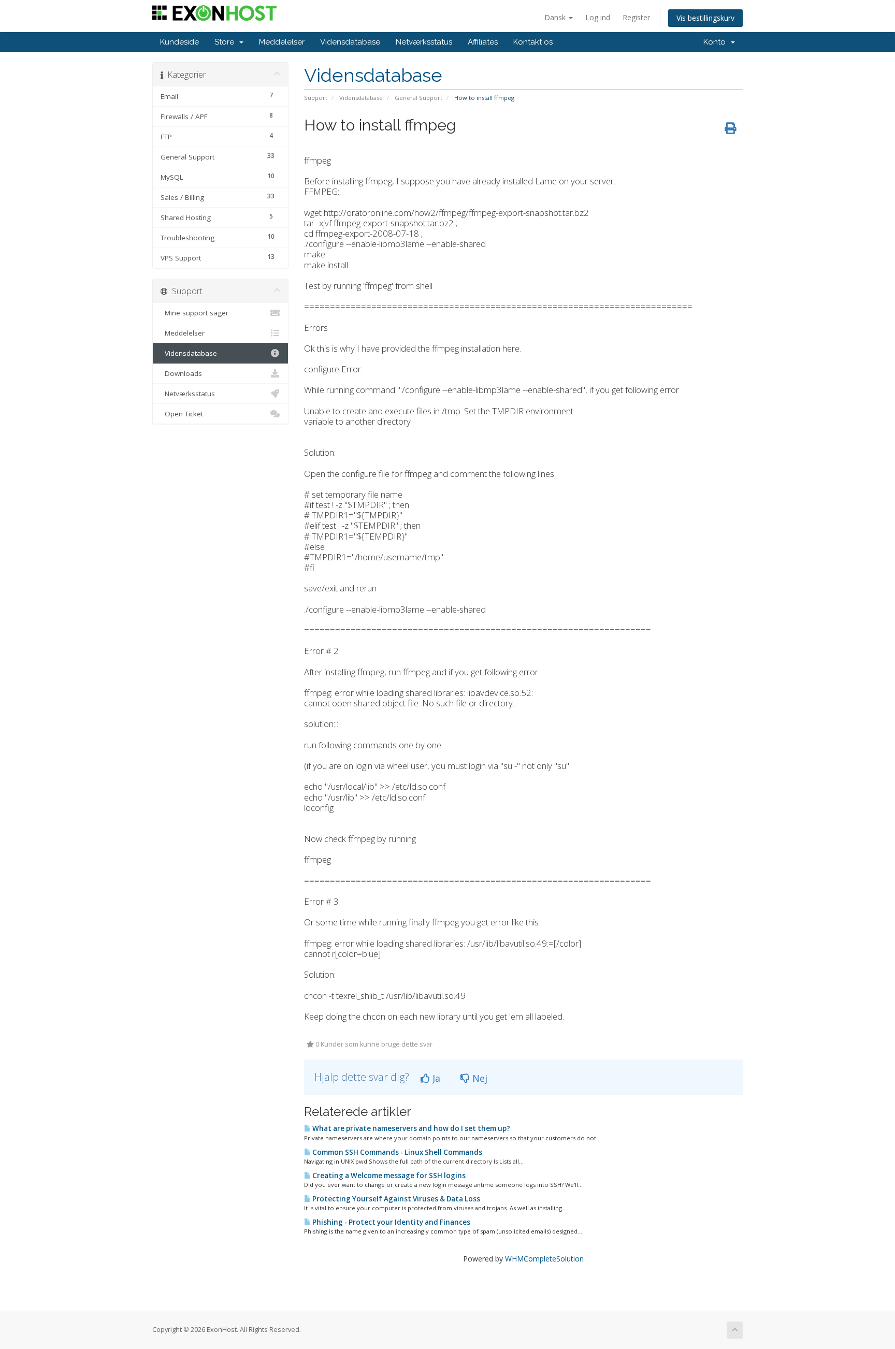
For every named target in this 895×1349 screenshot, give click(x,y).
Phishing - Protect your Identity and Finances (390, 1222)
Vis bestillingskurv (705, 18)
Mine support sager (194, 312)
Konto (716, 42)
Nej (478, 1078)
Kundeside (179, 42)
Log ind (597, 17)
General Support (418, 97)
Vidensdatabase (350, 42)
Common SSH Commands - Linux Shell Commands (396, 1152)
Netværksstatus (424, 42)
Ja (435, 1078)
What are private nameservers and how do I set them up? (410, 1128)
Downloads (181, 373)
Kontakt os (533, 42)
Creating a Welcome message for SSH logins (388, 1175)
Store (226, 42)
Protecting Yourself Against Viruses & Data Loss (395, 1198)
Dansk (556, 17)
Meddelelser (282, 42)
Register (636, 17)
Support (315, 97)
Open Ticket (182, 413)
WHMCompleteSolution (544, 1259)
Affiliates (483, 42)
